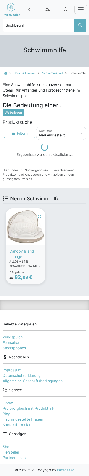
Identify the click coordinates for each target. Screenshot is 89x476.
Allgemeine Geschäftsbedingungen (33, 381)
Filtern (22, 133)
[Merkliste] (29, 9)
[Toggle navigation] (80, 9)
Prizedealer (65, 470)
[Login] (47, 9)
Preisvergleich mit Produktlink (28, 408)
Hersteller (11, 452)
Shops (8, 446)
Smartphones (14, 348)
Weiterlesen (13, 112)
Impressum (12, 370)
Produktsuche (18, 122)
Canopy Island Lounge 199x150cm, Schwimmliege (21, 254)
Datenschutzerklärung (22, 375)
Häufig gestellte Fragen (23, 419)
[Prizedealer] (11, 9)
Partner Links (14, 457)
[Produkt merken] (39, 217)
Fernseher (11, 342)
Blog (6, 414)
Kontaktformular (17, 424)
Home (8, 403)
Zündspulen (13, 337)
